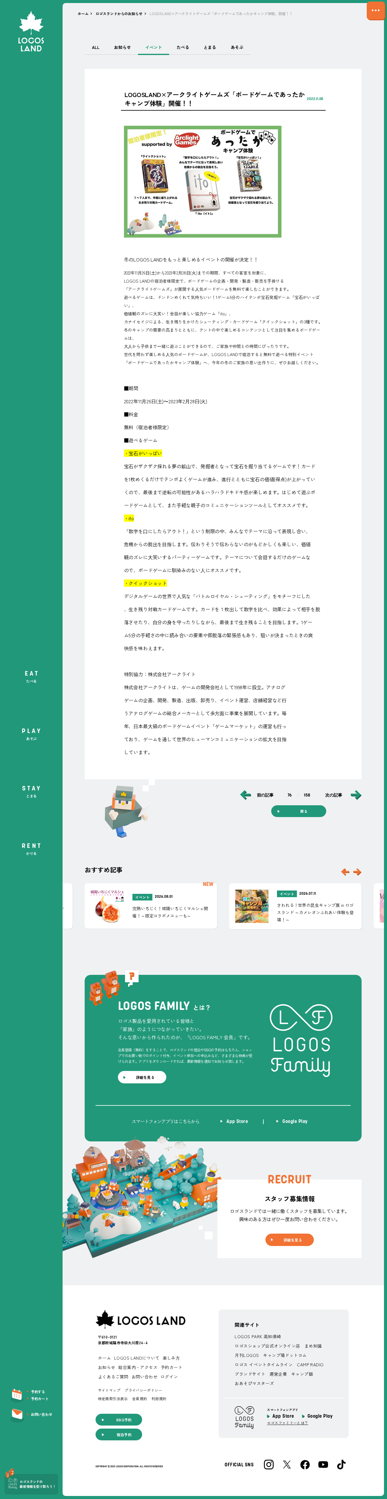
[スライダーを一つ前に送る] (345, 872)
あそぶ (237, 47)
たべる (183, 47)
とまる (209, 47)
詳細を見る (145, 1077)
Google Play (320, 1416)
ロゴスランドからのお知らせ (119, 13)
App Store (283, 1416)
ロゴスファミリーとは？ (287, 1422)
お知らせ (122, 47)
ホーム (83, 13)
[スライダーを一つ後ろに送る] (357, 872)
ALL (95, 47)
